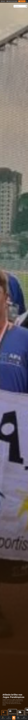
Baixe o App (22, 1)
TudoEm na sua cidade (12, 1)
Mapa (3, 1)
